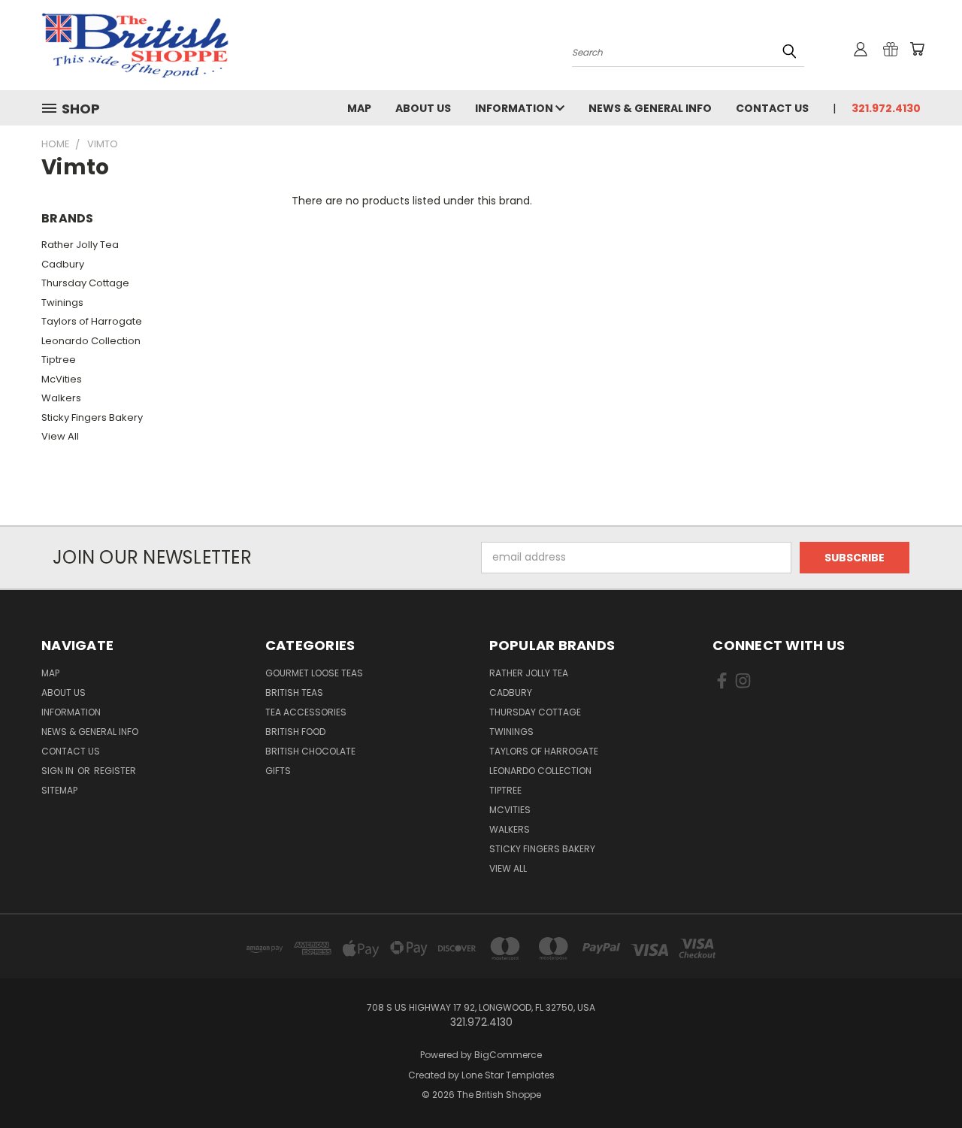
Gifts (278, 770)
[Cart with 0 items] (916, 48)
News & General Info (650, 108)
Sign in (58, 770)
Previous (922, 1081)
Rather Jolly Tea (80, 244)
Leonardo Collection (91, 341)
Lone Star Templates (508, 1075)
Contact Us (772, 108)
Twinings (62, 302)
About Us (423, 108)
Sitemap (59, 790)
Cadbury (62, 264)
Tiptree (58, 359)
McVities (61, 379)
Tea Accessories (305, 712)
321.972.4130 (886, 108)
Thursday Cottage (85, 283)
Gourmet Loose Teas (314, 673)
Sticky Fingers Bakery (92, 417)
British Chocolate (310, 751)
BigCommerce (508, 1054)
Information (515, 108)
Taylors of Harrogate (91, 321)
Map (359, 108)
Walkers (61, 398)
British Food (295, 731)
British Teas (294, 692)
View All (60, 436)
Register (115, 770)
